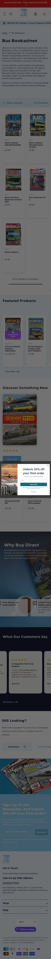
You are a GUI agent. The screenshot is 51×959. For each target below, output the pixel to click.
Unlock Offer (33, 484)
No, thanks (33, 491)
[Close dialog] (48, 465)
